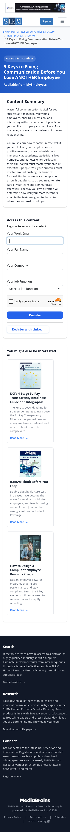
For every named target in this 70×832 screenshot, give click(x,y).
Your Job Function (19, 281)
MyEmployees (15, 35)
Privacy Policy (12, 817)
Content (32, 35)
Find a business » (14, 682)
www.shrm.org (37, 821)
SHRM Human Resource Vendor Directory (29, 31)
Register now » (12, 776)
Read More (17, 438)
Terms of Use (38, 817)
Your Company (17, 265)
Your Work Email (18, 233)
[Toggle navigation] (62, 21)
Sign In (46, 21)
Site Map (60, 817)
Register (35, 315)
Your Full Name (17, 249)
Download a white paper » (19, 729)
